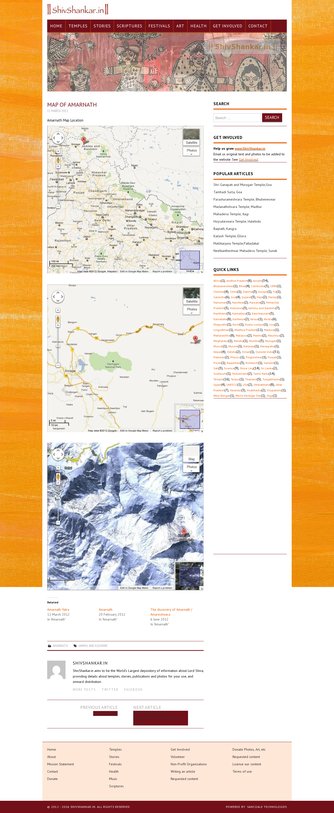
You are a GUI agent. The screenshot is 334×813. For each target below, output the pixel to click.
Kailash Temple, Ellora (229, 236)
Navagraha (267, 346)
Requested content (184, 779)
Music (113, 779)
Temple (218, 379)
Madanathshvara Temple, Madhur (237, 206)
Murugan (271, 341)
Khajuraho (220, 324)
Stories (102, 26)
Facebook (133, 689)
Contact (258, 26)
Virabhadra (254, 390)
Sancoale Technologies (267, 807)
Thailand (251, 379)
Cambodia (258, 286)
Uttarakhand (262, 384)
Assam (257, 280)
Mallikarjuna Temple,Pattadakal (236, 243)
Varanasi (235, 390)
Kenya (254, 319)
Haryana (255, 302)
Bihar (242, 286)
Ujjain (217, 384)
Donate (52, 779)
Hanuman (220, 302)
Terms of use (242, 771)
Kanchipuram (261, 313)
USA (245, 384)
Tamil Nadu (261, 373)
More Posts (84, 689)
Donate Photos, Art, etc (249, 749)
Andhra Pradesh (237, 280)
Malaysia (242, 335)
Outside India (264, 352)
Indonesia (236, 308)
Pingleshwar (254, 357)
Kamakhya (239, 313)
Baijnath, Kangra (224, 228)
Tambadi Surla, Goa (227, 192)
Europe (262, 292)
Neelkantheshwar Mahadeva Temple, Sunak (245, 250)
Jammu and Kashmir (92, 646)
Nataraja (249, 346)
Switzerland (240, 373)
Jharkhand (220, 313)
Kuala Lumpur (254, 324)
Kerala (268, 319)
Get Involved (227, 26)
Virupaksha (274, 390)
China (233, 292)
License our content (247, 764)
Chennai (218, 292)
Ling (272, 324)
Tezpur (235, 379)
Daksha (248, 292)
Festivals (159, 26)
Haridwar (238, 302)
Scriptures (129, 26)
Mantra (257, 335)
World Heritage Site (248, 395)
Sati (216, 368)
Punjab (272, 357)
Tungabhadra (271, 379)
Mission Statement (60, 764)
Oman (246, 352)
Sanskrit (269, 363)
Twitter (110, 689)
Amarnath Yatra (58, 609)
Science (229, 368)
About (51, 757)
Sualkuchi (220, 373)
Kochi (236, 324)
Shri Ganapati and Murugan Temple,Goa (242, 184)
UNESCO (231, 384)
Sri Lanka (267, 368)
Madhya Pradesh (245, 330)
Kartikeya (239, 319)
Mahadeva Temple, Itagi (231, 214)
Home (56, 26)
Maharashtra (221, 335)
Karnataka (220, 319)
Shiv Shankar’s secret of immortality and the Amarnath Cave (157, 718)
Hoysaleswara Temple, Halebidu (237, 221)
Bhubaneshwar (223, 286)
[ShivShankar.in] (77, 9)
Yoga (270, 395)
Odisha (231, 352)
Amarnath (105, 609)
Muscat (218, 346)
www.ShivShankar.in (250, 148)
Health (198, 26)
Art (180, 26)
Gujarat (246, 297)
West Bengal (221, 395)
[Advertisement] (250, 480)
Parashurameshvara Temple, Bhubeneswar (244, 199)
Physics (235, 357)
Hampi (272, 297)
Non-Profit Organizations (189, 764)
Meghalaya (220, 341)
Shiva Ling (247, 368)
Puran (217, 363)
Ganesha (219, 297)
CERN (273, 286)
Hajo (260, 297)
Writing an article (183, 771)
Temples (78, 26)
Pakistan (219, 357)
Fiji (275, 292)
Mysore (233, 346)
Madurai (269, 330)
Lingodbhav (221, 330)
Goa (233, 297)
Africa (217, 280)
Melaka (239, 341)
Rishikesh (251, 363)
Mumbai (254, 341)
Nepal (217, 352)
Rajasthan (233, 363)
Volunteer (178, 757)
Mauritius (274, 335)
